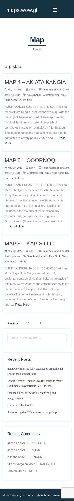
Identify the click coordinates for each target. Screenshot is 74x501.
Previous (13, 323)
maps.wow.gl (21, 10)
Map (57, 95)
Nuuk (63, 95)
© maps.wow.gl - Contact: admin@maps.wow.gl (33, 495)
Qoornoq (9, 178)
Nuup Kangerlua (13, 100)
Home (37, 49)
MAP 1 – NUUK (30, 450)
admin (32, 89)
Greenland (48, 95)
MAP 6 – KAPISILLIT (30, 243)
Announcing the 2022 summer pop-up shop (32, 412)
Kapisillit (43, 256)
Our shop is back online (20, 405)
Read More (17, 226)
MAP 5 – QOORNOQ (30, 160)
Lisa (10, 471)
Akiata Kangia (34, 95)
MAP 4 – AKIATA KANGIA (35, 82)
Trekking (27, 100)
